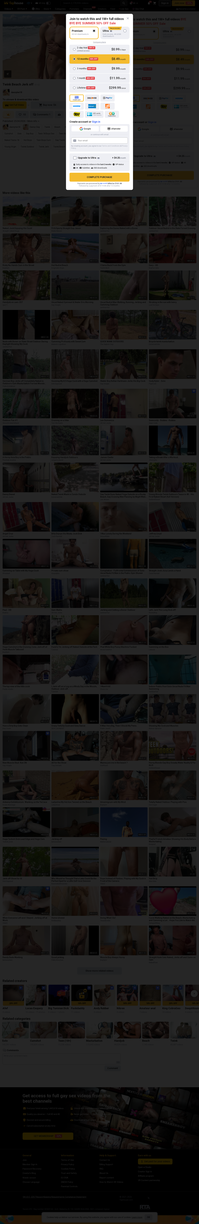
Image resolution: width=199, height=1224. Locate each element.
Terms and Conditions (111, 146)
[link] (128, 18)
